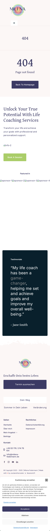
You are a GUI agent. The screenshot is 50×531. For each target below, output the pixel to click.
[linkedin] (17, 462)
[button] (46, 480)
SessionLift (31, 473)
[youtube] (13, 462)
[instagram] (9, 462)
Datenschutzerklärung (21, 527)
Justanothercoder (17, 473)
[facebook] (4, 462)
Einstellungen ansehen (25, 522)
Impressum (34, 527)
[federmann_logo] (25, 356)
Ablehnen (25, 515)
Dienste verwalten (9, 502)
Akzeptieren (25, 509)
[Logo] (6, 180)
